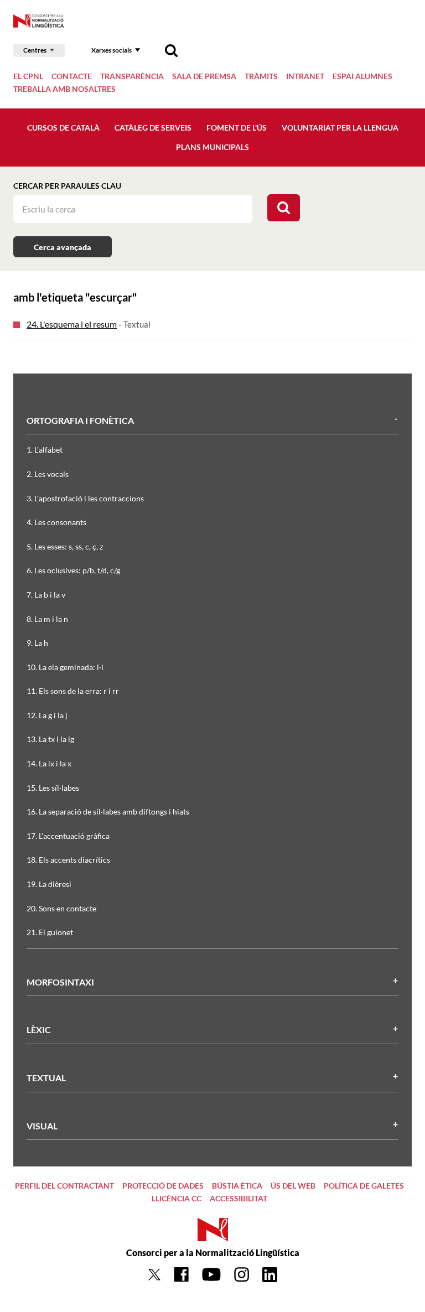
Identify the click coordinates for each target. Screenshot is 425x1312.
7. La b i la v (46, 594)
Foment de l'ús (236, 127)
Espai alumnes (362, 76)
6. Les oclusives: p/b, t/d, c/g (73, 570)
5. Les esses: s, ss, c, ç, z (65, 546)
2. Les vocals (48, 474)
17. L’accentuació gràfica (68, 836)
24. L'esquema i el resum (72, 324)
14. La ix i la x (49, 763)
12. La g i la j (47, 715)
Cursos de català (63, 127)
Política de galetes (364, 1185)
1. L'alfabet (45, 449)
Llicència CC (176, 1198)
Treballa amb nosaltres (64, 89)
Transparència (132, 76)
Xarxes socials (111, 50)
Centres (34, 50)
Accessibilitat (238, 1198)
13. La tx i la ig (50, 739)
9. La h (37, 642)
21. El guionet (50, 932)
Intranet (305, 76)
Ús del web (293, 1185)
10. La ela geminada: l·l (65, 667)
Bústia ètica (237, 1185)
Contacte (71, 76)
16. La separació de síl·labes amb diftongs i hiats (108, 811)
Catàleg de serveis (153, 127)
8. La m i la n (47, 619)
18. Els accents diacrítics (68, 859)
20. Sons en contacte (61, 908)
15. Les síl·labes (53, 787)
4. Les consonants (56, 522)
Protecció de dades (163, 1185)
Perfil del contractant (64, 1185)
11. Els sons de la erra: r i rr (73, 691)
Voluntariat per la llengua (340, 127)
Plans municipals (212, 147)
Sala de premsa (204, 76)
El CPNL (28, 76)
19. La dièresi (49, 884)
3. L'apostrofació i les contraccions (85, 498)
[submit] (283, 207)
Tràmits (261, 76)
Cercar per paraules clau (67, 185)
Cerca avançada (62, 247)
